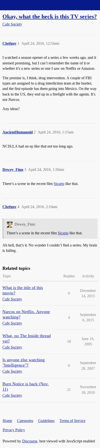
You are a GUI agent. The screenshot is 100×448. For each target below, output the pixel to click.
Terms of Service (72, 421)
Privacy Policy (14, 430)
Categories (25, 421)
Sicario (59, 184)
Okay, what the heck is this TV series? (49, 16)
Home (7, 421)
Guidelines (46, 421)
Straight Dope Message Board (25, 5)
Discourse (29, 441)
